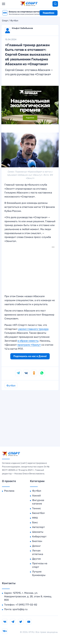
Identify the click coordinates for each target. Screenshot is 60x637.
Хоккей (36, 495)
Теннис (36, 508)
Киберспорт (39, 536)
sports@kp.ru (20, 609)
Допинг (36, 545)
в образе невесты (28, 340)
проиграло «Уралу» (29, 344)
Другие (36, 558)
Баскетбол (38, 513)
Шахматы (37, 531)
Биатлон (37, 541)
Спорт (5, 20)
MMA (35, 517)
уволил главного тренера (33, 329)
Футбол (14, 20)
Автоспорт (38, 527)
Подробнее (48, 13)
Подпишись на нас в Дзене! (30, 356)
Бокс (35, 522)
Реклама (9, 490)
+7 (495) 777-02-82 (26, 604)
